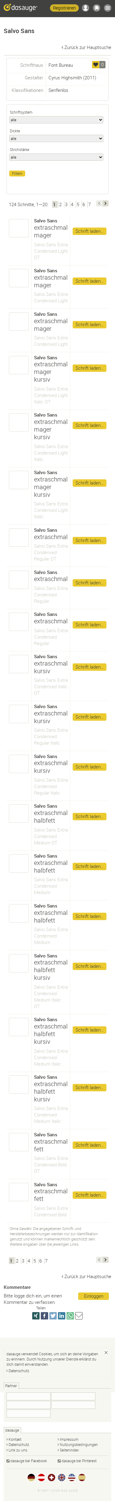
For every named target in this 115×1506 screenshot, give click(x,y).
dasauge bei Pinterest (79, 1460)
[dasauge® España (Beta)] (82, 1477)
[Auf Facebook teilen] (44, 1315)
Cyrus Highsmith (65, 77)
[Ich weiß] (106, 1352)
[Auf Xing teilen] (36, 1315)
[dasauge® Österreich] (41, 1477)
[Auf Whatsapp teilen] (70, 1315)
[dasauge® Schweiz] (51, 1477)
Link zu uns (18, 1449)
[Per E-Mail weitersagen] (78, 1315)
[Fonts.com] (28, 1396)
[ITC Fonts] (28, 1413)
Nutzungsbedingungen (79, 1444)
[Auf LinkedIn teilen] (61, 1315)
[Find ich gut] (95, 64)
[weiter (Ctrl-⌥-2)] (105, 203)
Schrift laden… (89, 231)
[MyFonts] (73, 1405)
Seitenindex (69, 1449)
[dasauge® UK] (61, 1477)
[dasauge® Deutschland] (31, 1477)
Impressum (69, 1439)
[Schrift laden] (19, 228)
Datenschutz (19, 1370)
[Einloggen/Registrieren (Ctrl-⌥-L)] (85, 7)
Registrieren (64, 8)
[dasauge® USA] (71, 1477)
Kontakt (15, 1439)
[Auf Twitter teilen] (53, 1315)
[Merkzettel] (96, 7)
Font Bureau (60, 65)
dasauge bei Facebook (28, 1460)
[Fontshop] (28, 1405)
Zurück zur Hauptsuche (87, 47)
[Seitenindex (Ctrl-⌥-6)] (107, 7)
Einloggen (93, 1296)
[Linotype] (73, 1396)
